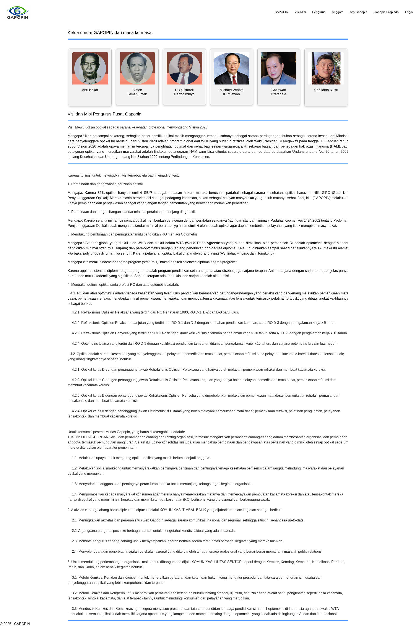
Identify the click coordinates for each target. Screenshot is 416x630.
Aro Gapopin (358, 12)
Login (409, 12)
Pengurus (318, 12)
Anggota (337, 12)
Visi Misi (300, 12)
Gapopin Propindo (386, 12)
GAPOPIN (281, 12)
